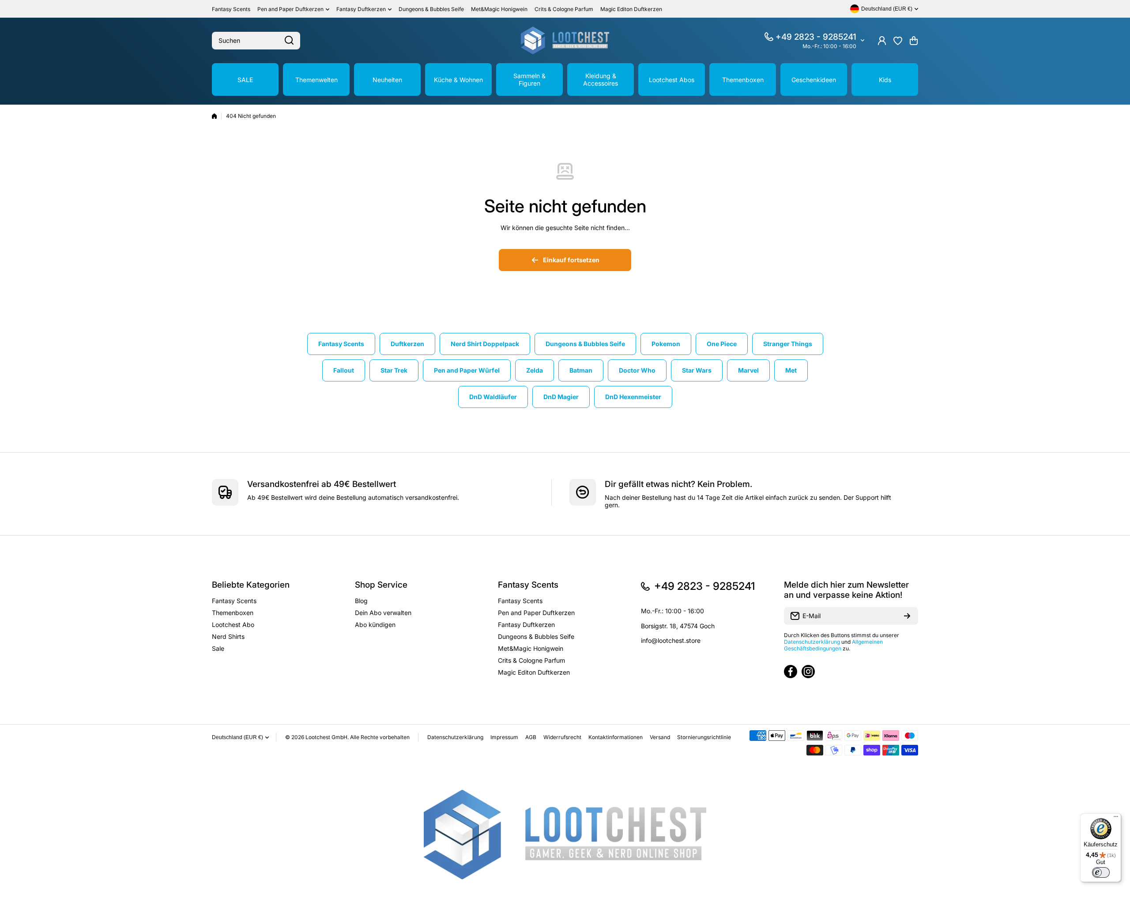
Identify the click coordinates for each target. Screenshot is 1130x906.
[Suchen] (289, 40)
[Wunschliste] (897, 40)
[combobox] (256, 40)
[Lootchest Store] (565, 40)
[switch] (1101, 872)
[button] (913, 40)
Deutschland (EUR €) (237, 737)
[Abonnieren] (907, 616)
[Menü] (1116, 818)
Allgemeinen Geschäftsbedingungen (833, 645)
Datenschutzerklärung (812, 641)
